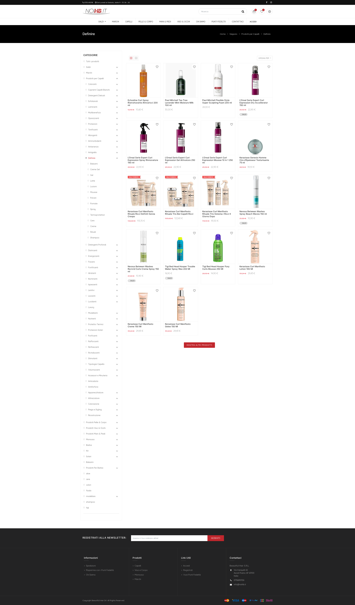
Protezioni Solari (95, 330)
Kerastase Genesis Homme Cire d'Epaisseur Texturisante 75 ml (254, 160)
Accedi (186, 565)
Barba (89, 445)
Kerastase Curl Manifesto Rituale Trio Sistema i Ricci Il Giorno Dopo (216, 214)
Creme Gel (95, 169)
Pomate (93, 203)
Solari (88, 456)
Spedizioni (91, 565)
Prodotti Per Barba (94, 468)
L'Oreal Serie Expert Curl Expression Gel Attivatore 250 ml (180, 160)
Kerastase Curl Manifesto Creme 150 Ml (140, 325)
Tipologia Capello (96, 364)
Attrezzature (93, 398)
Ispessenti (92, 284)
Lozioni (93, 186)
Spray (93, 209)
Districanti (92, 250)
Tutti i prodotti (92, 61)
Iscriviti (215, 538)
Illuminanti (92, 279)
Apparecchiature (95, 392)
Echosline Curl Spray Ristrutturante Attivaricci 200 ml (143, 102)
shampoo (90, 502)
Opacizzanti (93, 118)
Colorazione (93, 404)
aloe (88, 473)
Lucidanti (92, 301)
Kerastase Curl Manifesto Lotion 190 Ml (252, 267)
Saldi (88, 67)
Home (222, 34)
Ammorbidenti (94, 141)
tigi (87, 507)
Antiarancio (93, 146)
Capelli (138, 565)
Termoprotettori (97, 215)
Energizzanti (93, 256)
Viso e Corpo (141, 570)
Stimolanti (92, 358)
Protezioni (92, 124)
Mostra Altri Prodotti (199, 345)
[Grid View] (131, 58)
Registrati (188, 570)
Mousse (93, 192)
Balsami (94, 164)
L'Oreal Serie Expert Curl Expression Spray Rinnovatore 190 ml (143, 160)
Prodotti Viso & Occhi (96, 428)
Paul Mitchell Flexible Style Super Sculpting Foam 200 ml (217, 101)
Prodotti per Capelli (250, 34)
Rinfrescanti (93, 347)
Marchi (89, 73)
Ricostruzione (94, 415)
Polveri (93, 198)
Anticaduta (93, 381)
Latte (92, 181)
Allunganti (92, 135)
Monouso (90, 439)
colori (88, 485)
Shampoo (94, 237)
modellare (90, 496)
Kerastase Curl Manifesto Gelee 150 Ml (178, 325)
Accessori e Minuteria (97, 375)
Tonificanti (93, 129)
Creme (93, 226)
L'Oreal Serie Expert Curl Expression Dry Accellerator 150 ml (253, 102)
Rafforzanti (93, 341)
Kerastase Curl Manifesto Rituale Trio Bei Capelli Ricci (179, 212)
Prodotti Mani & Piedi (95, 433)
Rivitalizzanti (94, 353)
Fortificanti (93, 267)
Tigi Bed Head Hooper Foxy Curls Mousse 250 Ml (216, 267)
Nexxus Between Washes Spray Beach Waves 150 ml (253, 212)
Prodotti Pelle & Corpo (96, 422)
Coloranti (92, 84)
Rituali (93, 232)
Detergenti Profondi (97, 244)
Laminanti (92, 107)
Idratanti (92, 273)
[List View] (136, 58)
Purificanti (92, 335)
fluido (88, 490)
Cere (92, 220)
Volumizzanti (94, 370)
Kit (87, 451)
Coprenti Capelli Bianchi (99, 90)
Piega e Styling (95, 409)
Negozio (233, 34)
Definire (266, 34)
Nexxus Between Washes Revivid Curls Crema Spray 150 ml (143, 269)
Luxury (91, 307)
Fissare (91, 262)
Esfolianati (93, 101)
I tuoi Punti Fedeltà (192, 574)
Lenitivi (91, 290)
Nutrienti (92, 318)
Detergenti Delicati (96, 95)
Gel (91, 175)
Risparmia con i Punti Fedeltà (100, 570)
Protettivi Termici (95, 324)
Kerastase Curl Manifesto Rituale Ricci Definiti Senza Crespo (141, 214)
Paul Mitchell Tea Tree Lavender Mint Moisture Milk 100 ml (179, 102)
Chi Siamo (91, 574)
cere (88, 479)
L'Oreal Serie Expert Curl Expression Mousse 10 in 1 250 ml (217, 160)
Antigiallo (92, 152)
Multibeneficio (94, 112)
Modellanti (93, 313)
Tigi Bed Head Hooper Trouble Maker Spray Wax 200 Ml (180, 267)
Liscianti (91, 296)
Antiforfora (93, 387)
